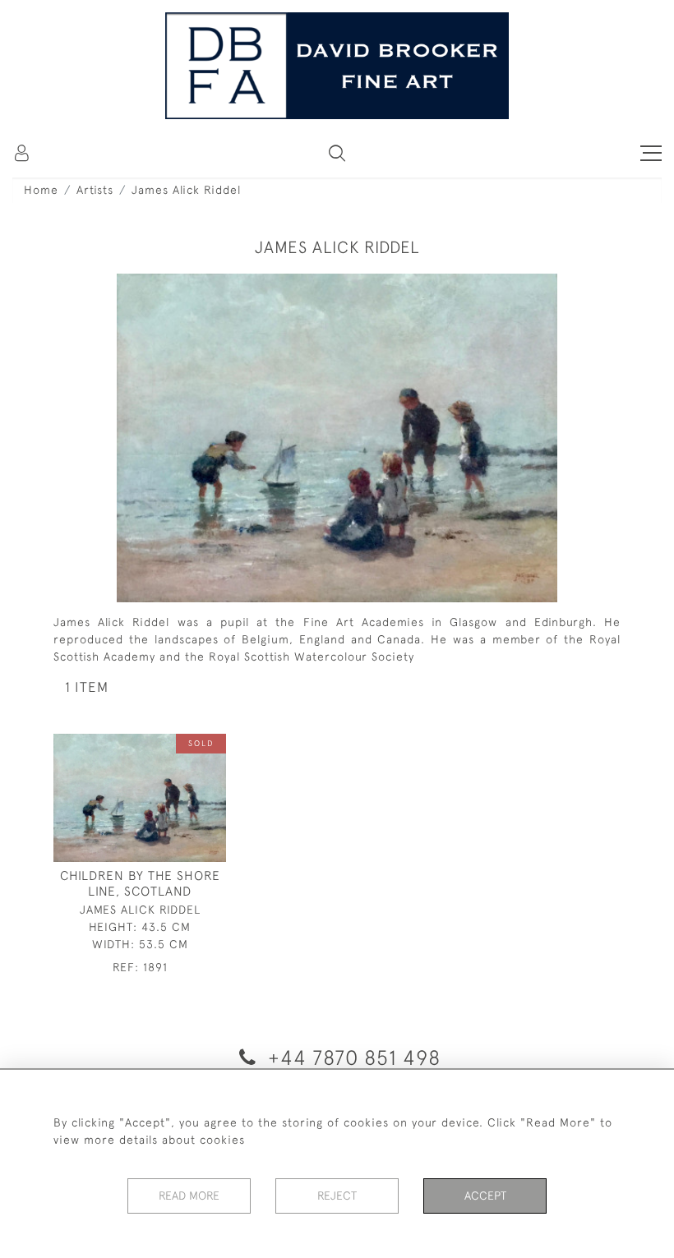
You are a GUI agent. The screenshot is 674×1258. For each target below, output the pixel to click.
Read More (189, 1195)
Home (41, 189)
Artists (94, 189)
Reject (337, 1195)
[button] (337, 153)
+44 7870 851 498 (351, 1057)
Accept (485, 1195)
